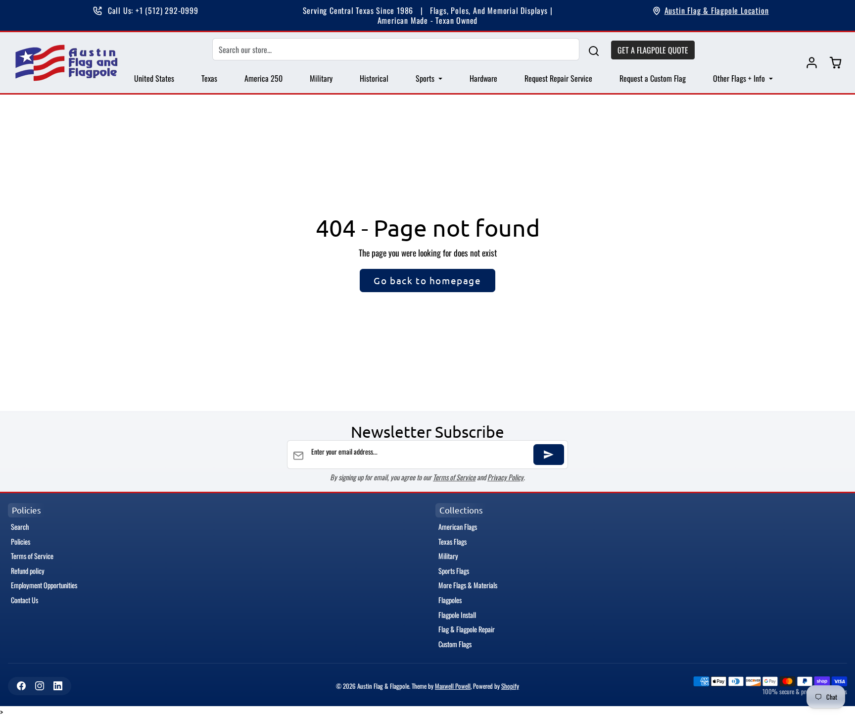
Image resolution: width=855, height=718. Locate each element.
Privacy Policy (505, 477)
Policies (20, 541)
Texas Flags (452, 541)
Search (20, 526)
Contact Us (24, 600)
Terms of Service (454, 477)
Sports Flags (453, 570)
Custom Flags (455, 644)
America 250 (263, 78)
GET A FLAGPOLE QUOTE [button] (653, 50)
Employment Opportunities (44, 585)
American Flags (457, 526)
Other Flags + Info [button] (740, 78)
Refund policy (28, 570)
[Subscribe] (548, 454)
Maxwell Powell (453, 686)
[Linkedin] (57, 686)
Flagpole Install (457, 615)
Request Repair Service (558, 78)
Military (321, 78)
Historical (374, 78)
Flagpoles (450, 600)
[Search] (593, 49)
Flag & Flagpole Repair (466, 629)
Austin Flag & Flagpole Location (717, 10)
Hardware (483, 78)
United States (154, 78)
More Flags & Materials (467, 585)
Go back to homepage (427, 280)
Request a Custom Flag (652, 78)
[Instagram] (39, 686)
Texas (209, 78)
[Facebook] (21, 686)
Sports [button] (426, 78)
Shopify (510, 686)
